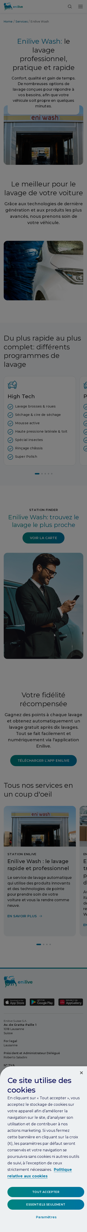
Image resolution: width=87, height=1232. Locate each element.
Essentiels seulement (45, 1204)
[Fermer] (81, 1073)
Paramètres (46, 1217)
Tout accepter (45, 1192)
